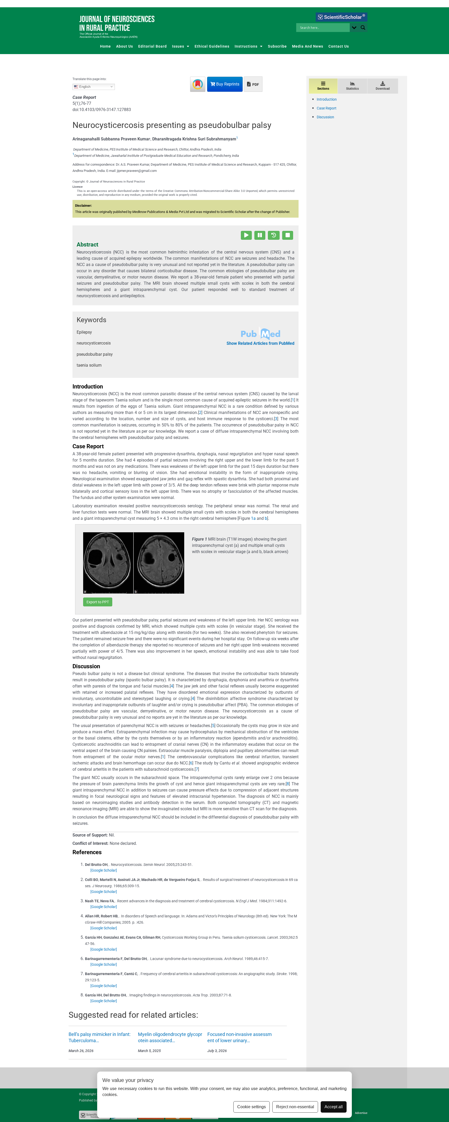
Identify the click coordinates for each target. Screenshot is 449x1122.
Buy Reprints (227, 84)
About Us (124, 46)
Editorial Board (152, 46)
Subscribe (277, 46)
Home (105, 46)
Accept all (334, 1107)
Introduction (327, 99)
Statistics (352, 88)
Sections (323, 88)
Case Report (326, 108)
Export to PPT (98, 602)
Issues (178, 46)
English (84, 86)
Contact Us (338, 46)
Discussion (325, 117)
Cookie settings (251, 1107)
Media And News (307, 46)
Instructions (246, 46)
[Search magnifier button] (363, 27)
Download (383, 88)
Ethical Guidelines (212, 46)
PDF (255, 84)
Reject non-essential (295, 1107)
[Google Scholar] (103, 870)
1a (253, 518)
